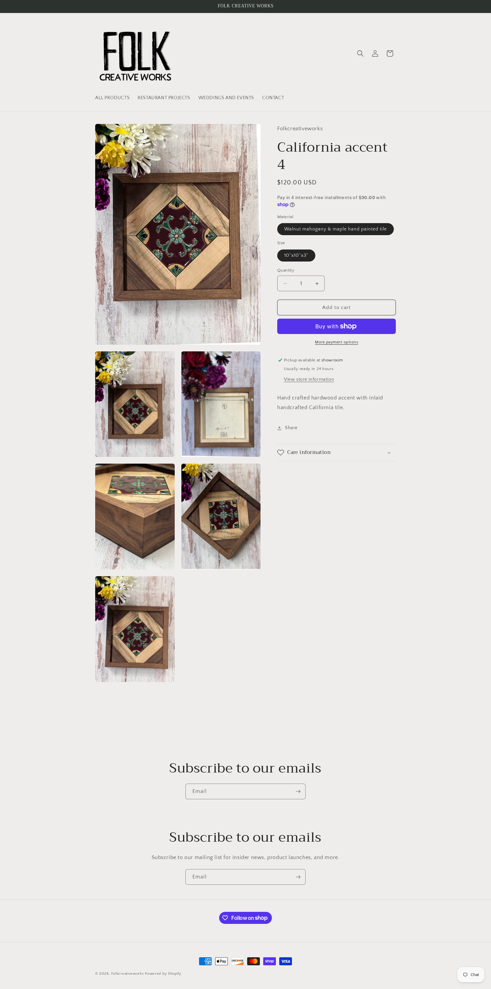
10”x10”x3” (296, 255)
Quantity (285, 270)
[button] (360, 53)
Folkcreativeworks (127, 974)
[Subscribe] (298, 791)
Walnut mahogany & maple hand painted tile (335, 229)
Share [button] (291, 428)
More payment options (336, 342)
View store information (309, 379)
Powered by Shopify (163, 974)
